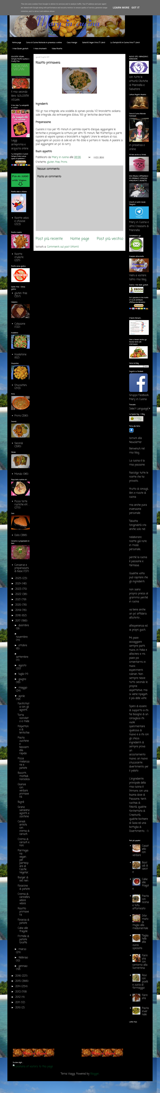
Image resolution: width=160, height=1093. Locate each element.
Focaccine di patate (24, 887)
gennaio (23, 966)
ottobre (23, 645)
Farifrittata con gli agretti (23, 707)
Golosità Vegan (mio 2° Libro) (93, 42)
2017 (18, 621)
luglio (22, 674)
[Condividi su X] (99, 157)
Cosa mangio (72, 42)
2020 (18, 605)
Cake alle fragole (23, 929)
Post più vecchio (110, 239)
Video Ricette (57, 48)
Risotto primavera (23, 912)
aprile (22, 696)
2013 (18, 992)
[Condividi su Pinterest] (103, 157)
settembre (22, 657)
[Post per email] (89, 157)
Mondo (18, 474)
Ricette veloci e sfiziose (21, 219)
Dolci (17, 535)
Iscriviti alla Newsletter (135, 440)
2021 (18, 600)
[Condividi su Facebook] (101, 157)
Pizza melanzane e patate (23, 763)
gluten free (53, 162)
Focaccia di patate (23, 921)
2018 (18, 616)
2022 (18, 594)
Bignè (21, 802)
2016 (18, 976)
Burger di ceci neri (23, 879)
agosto (22, 665)
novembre (22, 637)
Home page (16, 42)
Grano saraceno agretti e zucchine (24, 811)
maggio (23, 688)
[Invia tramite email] (95, 157)
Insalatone (20, 355)
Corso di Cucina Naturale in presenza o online (44, 42)
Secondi (18, 443)
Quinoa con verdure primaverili (23, 790)
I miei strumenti (40, 48)
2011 (18, 1002)
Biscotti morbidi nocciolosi (24, 776)
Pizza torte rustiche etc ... (21, 503)
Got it (135, 7)
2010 (18, 1008)
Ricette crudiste (18, 255)
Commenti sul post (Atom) (63, 247)
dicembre (24, 625)
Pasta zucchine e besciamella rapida (23, 745)
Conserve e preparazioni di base (21, 568)
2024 (18, 584)
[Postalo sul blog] (97, 157)
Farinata (145, 996)
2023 (18, 589)
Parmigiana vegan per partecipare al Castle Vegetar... (23, 862)
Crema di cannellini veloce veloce (24, 898)
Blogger (94, 1074)
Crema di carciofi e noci (23, 842)
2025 (18, 578)
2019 (18, 610)
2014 (18, 986)
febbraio (23, 958)
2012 (18, 997)
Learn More (121, 7)
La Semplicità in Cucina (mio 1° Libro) (125, 42)
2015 (18, 981)
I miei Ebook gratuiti (20, 48)
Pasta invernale (145, 1011)
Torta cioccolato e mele (23, 718)
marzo (22, 949)
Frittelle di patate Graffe (23, 939)
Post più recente (49, 239)
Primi (64, 162)
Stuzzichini (20, 385)
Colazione (19, 324)
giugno (22, 679)
